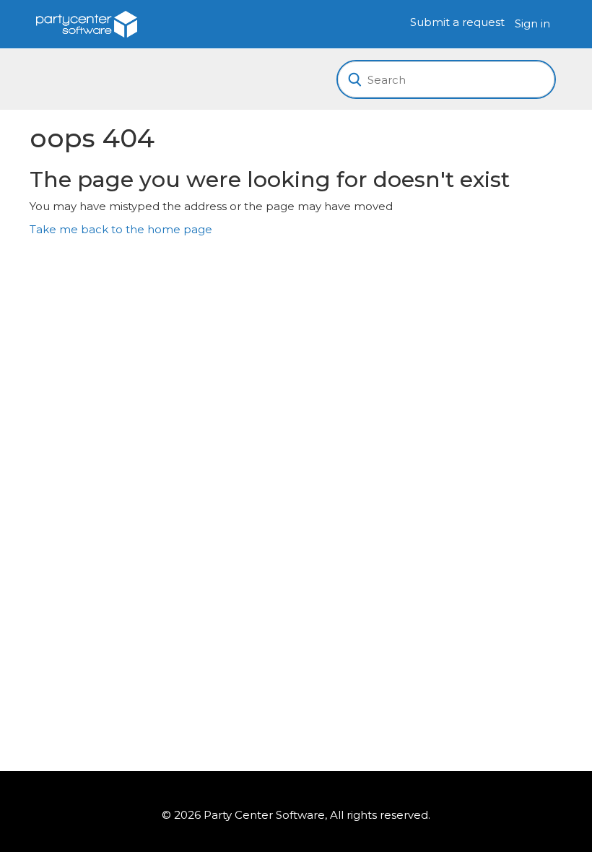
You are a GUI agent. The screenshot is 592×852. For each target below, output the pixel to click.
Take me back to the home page (121, 229)
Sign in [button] (532, 23)
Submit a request (457, 22)
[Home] (86, 23)
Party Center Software (264, 815)
